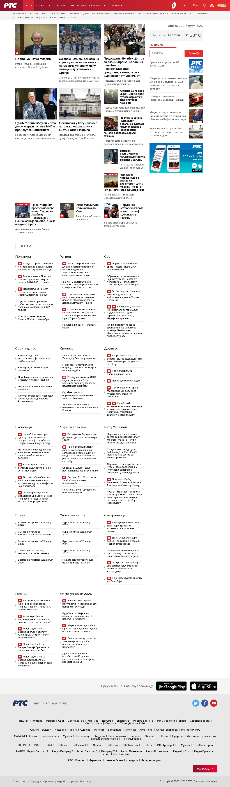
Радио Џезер (110, 754)
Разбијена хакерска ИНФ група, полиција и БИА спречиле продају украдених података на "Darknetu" (79, 381)
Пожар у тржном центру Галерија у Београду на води (78, 357)
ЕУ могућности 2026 (63, 17)
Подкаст (41, 17)
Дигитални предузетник (201, 736)
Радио (81, 5)
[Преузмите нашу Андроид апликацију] (171, 686)
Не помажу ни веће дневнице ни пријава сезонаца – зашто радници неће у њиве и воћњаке (34, 454)
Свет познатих (117, 736)
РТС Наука (77, 745)
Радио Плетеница (131, 751)
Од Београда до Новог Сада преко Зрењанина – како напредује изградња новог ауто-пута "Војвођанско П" (35, 497)
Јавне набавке (114, 760)
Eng (195, 5)
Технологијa (82, 736)
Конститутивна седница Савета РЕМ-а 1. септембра (33, 318)
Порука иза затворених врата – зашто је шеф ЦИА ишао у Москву (131, 211)
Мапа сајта (205, 768)
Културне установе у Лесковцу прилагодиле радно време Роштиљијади (35, 398)
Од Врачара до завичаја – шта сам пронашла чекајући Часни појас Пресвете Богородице (124, 567)
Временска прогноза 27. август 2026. (35, 543)
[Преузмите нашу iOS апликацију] (203, 686)
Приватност (20, 781)
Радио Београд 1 (37, 751)
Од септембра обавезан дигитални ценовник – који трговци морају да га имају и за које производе (35, 481)
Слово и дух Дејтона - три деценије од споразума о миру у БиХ (79, 437)
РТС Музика (182, 745)
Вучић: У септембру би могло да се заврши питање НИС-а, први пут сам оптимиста (35, 126)
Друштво (89, 13)
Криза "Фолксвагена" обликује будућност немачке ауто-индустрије (34, 467)
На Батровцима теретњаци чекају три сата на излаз (77, 561)
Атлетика (130, 729)
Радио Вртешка (203, 751)
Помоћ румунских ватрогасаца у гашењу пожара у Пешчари (35, 378)
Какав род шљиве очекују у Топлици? (33, 369)
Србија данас (58, 13)
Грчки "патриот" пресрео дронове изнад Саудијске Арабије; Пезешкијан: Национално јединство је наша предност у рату (35, 214)
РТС (106, 5)
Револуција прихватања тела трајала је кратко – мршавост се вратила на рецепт (123, 527)
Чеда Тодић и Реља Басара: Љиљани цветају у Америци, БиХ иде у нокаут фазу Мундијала (33, 633)
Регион (33, 13)
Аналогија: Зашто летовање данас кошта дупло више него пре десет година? (34, 619)
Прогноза (159, 35)
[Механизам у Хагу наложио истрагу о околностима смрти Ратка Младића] (80, 103)
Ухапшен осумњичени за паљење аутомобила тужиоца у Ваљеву (132, 155)
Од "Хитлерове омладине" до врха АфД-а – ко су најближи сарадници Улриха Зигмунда (124, 296)
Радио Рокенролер (157, 751)
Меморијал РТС (190, 729)
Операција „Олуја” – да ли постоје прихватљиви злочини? (80, 469)
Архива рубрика (23, 17)
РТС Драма (94, 745)
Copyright (35, 781)
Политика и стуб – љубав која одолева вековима (79, 491)
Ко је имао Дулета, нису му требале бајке (124, 579)
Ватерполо (114, 729)
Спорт (40, 5)
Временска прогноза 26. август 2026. (35, 561)
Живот (33, 736)
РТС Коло (147, 745)
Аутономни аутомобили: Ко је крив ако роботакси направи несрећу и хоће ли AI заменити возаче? (34, 605)
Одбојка (85, 729)
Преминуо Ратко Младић (33, 59)
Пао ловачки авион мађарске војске (79, 326)
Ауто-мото (146, 729)
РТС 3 (48, 745)
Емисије (94, 5)
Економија (104, 13)
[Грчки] (22, 210)
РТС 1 (26, 745)
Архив (125, 754)
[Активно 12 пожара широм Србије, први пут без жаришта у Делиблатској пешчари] (111, 96)
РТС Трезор (164, 745)
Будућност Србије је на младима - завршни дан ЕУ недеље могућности (77, 616)
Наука (165, 736)
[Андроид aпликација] (176, 158)
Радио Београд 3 (87, 751)
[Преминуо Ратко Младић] (36, 39)
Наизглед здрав (131, 738)
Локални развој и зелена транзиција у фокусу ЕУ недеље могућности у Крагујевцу (79, 642)
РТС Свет (61, 745)
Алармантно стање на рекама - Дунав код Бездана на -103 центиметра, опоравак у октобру (124, 360)
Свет (44, 13)
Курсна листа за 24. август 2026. (77, 552)
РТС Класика (130, 745)
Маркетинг (95, 760)
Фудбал (46, 729)
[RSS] (212, 5)
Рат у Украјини (148, 13)
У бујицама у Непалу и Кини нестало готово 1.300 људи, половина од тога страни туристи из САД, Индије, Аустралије (124, 312)
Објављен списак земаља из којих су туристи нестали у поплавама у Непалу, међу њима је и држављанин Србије (79, 66)
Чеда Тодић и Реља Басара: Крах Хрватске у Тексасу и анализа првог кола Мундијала (35, 661)
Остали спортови (167, 729)
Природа (177, 736)
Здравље (135, 736)
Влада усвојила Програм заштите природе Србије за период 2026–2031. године (34, 279)
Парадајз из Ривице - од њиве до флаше (35, 388)
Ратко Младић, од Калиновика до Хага (87, 208)
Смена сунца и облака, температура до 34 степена (33, 552)
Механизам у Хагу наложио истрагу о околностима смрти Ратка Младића (78, 126)
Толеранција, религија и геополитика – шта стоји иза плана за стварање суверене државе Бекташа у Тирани (78, 298)
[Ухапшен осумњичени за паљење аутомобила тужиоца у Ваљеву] (111, 156)
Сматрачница (203, 13)
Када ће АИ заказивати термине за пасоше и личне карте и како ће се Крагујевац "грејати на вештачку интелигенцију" (124, 409)
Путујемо (99, 736)
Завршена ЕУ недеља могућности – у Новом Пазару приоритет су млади (79, 603)
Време (164, 13)
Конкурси (132, 760)
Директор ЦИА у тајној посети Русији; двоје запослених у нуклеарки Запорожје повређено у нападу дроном (124, 468)
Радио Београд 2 (62, 751)
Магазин (61, 5)
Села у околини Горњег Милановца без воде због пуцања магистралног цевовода (123, 392)
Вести (29, 5)
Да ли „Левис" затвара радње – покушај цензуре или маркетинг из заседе (123, 540)
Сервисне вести (181, 13)
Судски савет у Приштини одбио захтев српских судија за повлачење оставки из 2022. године (35, 305)
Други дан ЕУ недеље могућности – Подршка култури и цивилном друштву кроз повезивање (79, 657)
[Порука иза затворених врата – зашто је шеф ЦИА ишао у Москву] (111, 210)
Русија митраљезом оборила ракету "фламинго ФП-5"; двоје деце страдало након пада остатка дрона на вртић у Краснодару (124, 497)
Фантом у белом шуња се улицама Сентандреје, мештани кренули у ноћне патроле (80, 284)
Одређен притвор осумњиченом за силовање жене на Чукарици (77, 395)
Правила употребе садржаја (60, 781)
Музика (67, 736)
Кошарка (60, 729)
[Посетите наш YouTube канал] (213, 703)
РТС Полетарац (203, 745)
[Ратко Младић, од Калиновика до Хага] (67, 210)
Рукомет (99, 729)
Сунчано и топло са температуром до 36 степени (34, 533)
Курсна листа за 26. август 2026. (77, 533)
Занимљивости (50, 736)
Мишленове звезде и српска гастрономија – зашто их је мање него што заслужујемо (123, 553)
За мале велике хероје (104, 738)
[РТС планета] (174, 5)
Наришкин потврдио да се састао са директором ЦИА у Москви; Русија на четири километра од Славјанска (124, 182)
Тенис (73, 729)
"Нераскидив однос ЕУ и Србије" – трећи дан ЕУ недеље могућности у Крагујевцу (79, 628)
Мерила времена (125, 13)
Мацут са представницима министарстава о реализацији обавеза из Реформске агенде (35, 266)
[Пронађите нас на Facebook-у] (204, 703)
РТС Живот (111, 745)
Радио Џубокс (181, 751)
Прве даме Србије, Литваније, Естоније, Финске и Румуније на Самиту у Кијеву (124, 482)
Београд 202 (109, 751)
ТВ (72, 5)
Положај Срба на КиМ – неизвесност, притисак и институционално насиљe (34, 291)
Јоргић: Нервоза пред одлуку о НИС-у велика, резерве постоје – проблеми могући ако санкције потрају (34, 439)
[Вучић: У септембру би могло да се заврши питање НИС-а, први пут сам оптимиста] (36, 103)
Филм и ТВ (151, 736)
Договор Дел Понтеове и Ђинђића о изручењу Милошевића (79, 480)
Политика (19, 13)
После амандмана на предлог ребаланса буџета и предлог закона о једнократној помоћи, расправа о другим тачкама (124, 126)
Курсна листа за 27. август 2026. (77, 524)
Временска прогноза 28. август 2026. (35, 524)
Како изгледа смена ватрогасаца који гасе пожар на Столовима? (34, 358)
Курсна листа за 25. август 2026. (77, 543)
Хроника (75, 13)
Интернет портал (151, 760)
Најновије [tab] (157, 45)
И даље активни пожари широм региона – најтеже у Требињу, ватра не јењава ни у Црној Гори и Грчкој (79, 314)
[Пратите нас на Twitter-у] (195, 703)
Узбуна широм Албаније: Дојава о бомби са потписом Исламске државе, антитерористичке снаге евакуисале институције (78, 269)
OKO (50, 5)
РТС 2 (37, 745)
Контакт (80, 760)
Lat (184, 5)
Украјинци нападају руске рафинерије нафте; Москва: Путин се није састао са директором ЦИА (122, 453)
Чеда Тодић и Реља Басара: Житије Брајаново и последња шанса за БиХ (33, 647)
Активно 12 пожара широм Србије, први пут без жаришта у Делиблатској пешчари (132, 96)
